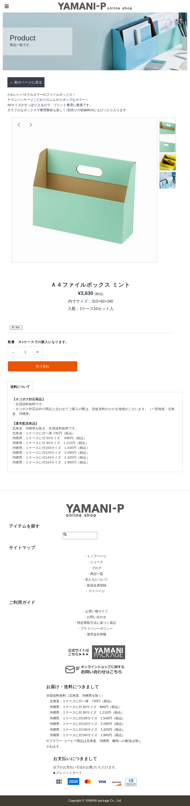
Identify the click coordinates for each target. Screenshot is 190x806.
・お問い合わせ (95, 617)
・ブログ (95, 568)
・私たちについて (95, 579)
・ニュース (95, 562)
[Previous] (19, 125)
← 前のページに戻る (26, 82)
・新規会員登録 (95, 585)
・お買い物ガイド (95, 611)
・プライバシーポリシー (95, 628)
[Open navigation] (6, 6)
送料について (20, 387)
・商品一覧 (95, 574)
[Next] (30, 125)
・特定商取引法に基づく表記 (95, 623)
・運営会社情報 (95, 634)
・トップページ (95, 556)
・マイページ (95, 591)
